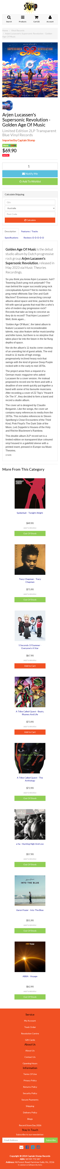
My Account (30, 1020)
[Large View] (7, 105)
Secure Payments (30, 1099)
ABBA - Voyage (30, 976)
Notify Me (31, 173)
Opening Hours (30, 1063)
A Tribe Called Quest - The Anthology (30, 779)
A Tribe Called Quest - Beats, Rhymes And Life (30, 712)
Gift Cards (30, 1040)
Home (5, 30)
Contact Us (30, 1057)
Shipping (30, 1106)
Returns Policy (30, 1087)
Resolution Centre (30, 1033)
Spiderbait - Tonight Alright (30, 513)
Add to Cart (30, 666)
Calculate (31, 220)
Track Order (30, 1027)
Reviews (28, 237)
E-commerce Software (26, 1165)
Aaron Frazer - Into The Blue (30, 910)
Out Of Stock (29, 533)
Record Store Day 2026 (30, 1125)
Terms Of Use (30, 1074)
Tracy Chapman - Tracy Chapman (30, 580)
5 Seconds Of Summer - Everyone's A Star (30, 646)
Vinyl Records (17, 30)
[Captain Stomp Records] (30, 7)
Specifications (11, 237)
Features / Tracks (29, 231)
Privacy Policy (30, 1080)
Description (10, 231)
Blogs (30, 1119)
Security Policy (30, 1093)
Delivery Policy (30, 1112)
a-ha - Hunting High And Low (30, 844)
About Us (30, 1050)
